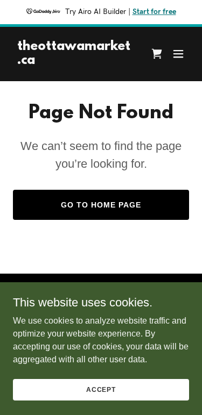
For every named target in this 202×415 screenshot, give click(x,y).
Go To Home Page (101, 205)
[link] (74, 61)
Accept (101, 389)
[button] (178, 54)
